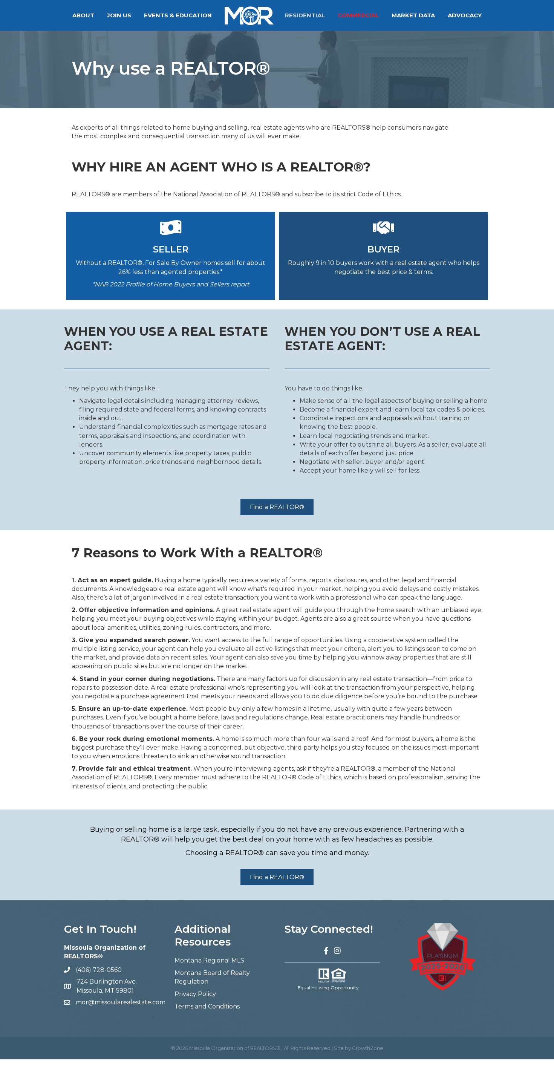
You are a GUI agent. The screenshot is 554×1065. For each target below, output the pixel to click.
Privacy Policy (195, 994)
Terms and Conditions (207, 1006)
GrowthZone (367, 1048)
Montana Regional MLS (209, 960)
